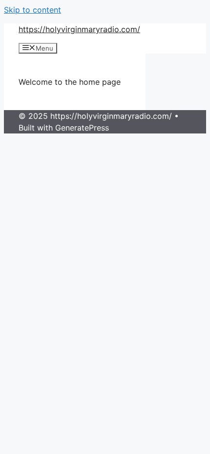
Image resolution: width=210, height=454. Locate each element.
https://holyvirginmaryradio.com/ (79, 29)
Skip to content (32, 10)
